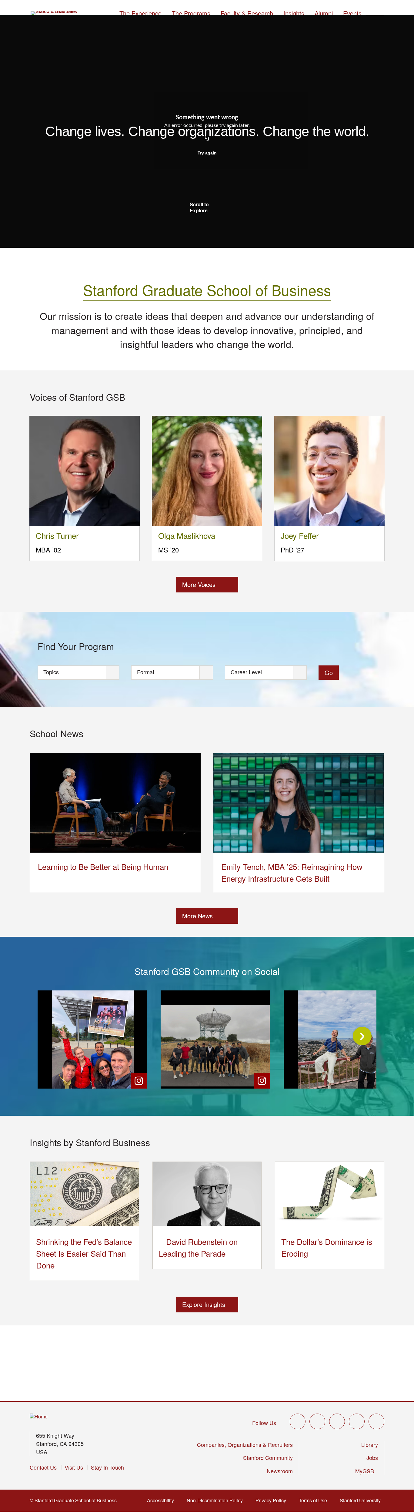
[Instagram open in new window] (337, 1421)
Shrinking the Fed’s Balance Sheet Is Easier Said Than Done (84, 1253)
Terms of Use (315, 1500)
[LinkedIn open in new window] (376, 1421)
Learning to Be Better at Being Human (103, 866)
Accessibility (162, 1500)
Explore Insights (203, 1304)
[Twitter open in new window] (297, 1421)
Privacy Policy (272, 1500)
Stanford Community (268, 1457)
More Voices (198, 584)
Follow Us (264, 1423)
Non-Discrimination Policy (216, 1500)
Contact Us (43, 1467)
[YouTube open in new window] (357, 1421)
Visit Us (74, 1467)
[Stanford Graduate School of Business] (54, 13)
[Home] (39, 1417)
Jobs (372, 1457)
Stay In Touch (107, 1467)
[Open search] (375, 12)
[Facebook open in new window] (317, 1421)
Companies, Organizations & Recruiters (245, 1444)
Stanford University (362, 1500)
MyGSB (366, 1471)
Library (369, 1444)
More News (197, 915)
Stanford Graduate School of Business (207, 289)
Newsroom (280, 1471)
